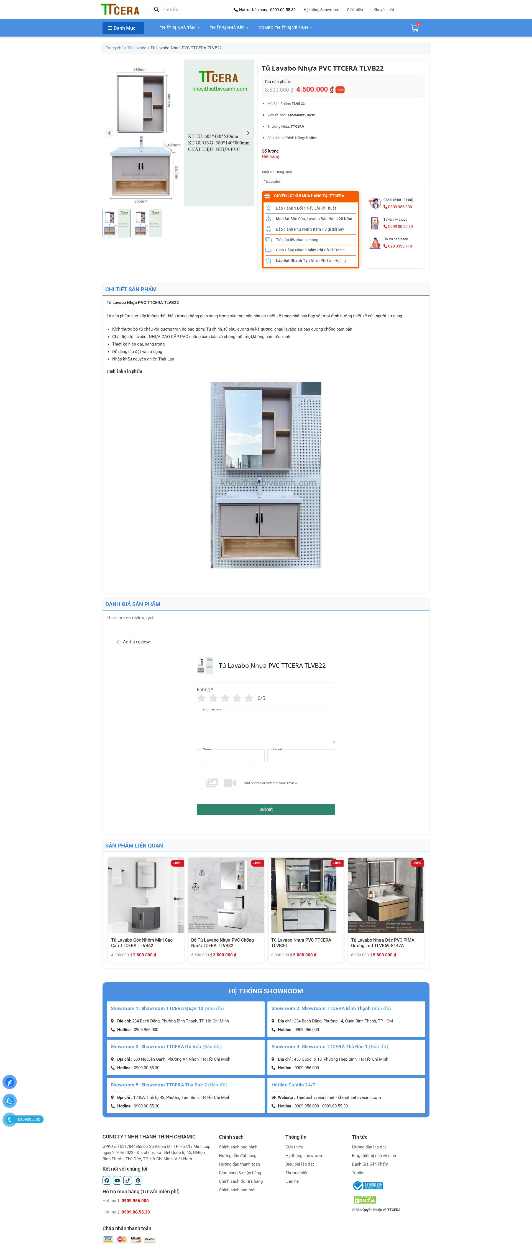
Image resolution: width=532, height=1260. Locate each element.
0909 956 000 (399, 207)
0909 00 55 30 (400, 226)
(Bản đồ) (214, 1008)
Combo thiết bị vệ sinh (283, 27)
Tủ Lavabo (137, 47)
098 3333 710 (399, 246)
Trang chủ (115, 47)
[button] (265, 10)
